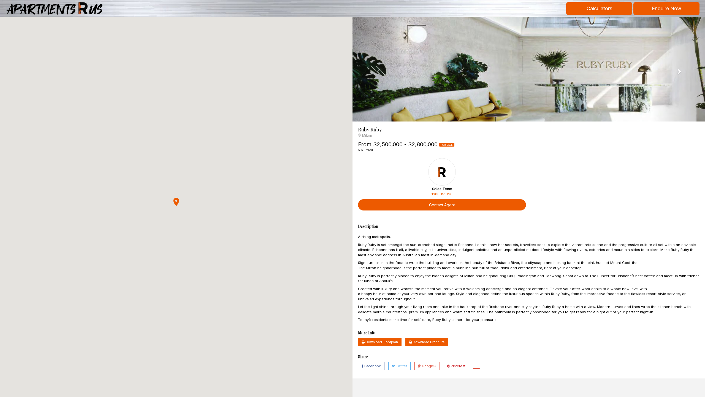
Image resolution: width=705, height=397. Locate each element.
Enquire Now (666, 8)
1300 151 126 (442, 194)
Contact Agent (442, 204)
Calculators (599, 8)
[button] (176, 202)
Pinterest (457, 366)
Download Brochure (428, 342)
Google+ (428, 366)
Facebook (372, 366)
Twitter (401, 366)
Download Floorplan (381, 342)
